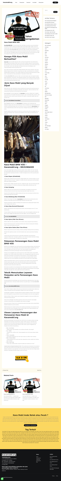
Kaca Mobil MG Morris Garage (21, 435)
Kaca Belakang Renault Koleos (50, 25)
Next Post (39, 370)
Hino (46, 76)
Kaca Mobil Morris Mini (11, 435)
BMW (46, 52)
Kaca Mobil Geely (32, 438)
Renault (46, 110)
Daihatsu (46, 64)
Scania (46, 113)
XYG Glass (47, 129)
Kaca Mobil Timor (51, 431)
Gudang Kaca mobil (25, 438)
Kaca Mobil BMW (32, 441)
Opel (46, 103)
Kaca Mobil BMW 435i (8, 45)
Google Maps (5, 464)
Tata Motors (47, 118)
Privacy (53, 475)
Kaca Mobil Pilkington (23, 434)
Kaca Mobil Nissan (51, 434)
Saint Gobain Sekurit (48, 112)
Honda (46, 77)
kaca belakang (20, 199)
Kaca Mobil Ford (54, 438)
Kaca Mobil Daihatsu (37, 439)
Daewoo (46, 62)
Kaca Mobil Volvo (21, 431)
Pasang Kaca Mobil (37, 434)
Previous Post (5, 370)
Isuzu (46, 81)
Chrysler (46, 59)
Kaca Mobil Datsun (30, 439)
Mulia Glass (47, 100)
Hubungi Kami (41, 2)
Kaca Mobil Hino (12, 438)
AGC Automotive (48, 45)
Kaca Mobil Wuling (14, 431)
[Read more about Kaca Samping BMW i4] (12, 385)
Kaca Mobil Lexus (55, 435)
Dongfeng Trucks (48, 69)
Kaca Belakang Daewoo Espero (50, 24)
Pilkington (46, 106)
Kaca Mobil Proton (15, 434)
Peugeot (46, 105)
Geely (46, 74)
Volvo (46, 124)
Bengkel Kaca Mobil (47, 441)
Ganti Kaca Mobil (39, 438)
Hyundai (46, 79)
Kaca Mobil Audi (54, 441)
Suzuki (46, 117)
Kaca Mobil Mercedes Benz (40, 435)
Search (46, 10)
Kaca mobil (6, 61)
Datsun (46, 65)
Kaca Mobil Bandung (21, 437)
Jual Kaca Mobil (28, 437)
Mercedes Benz (48, 93)
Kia (45, 86)
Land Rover (47, 88)
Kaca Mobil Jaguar (40, 437)
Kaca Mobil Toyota (38, 431)
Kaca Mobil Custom (52, 439)
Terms (57, 475)
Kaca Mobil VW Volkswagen (29, 431)
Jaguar (46, 83)
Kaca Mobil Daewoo (45, 439)
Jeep (46, 84)
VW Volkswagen (48, 125)
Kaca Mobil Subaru (17, 432)
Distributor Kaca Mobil (22, 439)
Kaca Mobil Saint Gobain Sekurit (49, 432)
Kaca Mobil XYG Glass (6, 431)
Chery (46, 55)
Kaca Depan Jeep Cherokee (50, 32)
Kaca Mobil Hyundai (54, 437)
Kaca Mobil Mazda (48, 435)
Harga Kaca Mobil (18, 438)
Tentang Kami (21, 2)
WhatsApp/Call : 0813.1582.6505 (30, 425)
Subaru (46, 115)
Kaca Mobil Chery (19, 441)
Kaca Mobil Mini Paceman (49, 22)
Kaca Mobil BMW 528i (28, 394)
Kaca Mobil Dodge (15, 439)
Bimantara (47, 50)
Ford (46, 71)
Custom (46, 60)
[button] (55, 2)
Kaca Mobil (34, 2)
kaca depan (23, 93)
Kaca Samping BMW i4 (9, 394)
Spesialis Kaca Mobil (24, 432)
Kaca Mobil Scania (39, 432)
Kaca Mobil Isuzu (47, 437)
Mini (45, 96)
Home (16, 2)
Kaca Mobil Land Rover (7, 437)
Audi (46, 48)
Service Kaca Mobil (32, 432)
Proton (46, 108)
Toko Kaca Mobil (45, 431)
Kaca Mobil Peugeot (30, 434)
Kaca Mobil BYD (25, 441)
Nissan (46, 101)
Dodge (46, 67)
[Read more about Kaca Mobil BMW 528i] (31, 385)
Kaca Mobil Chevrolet (12, 441)
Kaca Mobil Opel (45, 434)
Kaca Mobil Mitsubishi (31, 435)
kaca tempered (34, 106)
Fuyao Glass (47, 72)
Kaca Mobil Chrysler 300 (49, 35)
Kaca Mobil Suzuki (10, 432)
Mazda (46, 91)
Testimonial (28, 2)
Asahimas (46, 47)
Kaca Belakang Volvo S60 (49, 30)
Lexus (46, 89)
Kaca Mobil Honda (5, 438)
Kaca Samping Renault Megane (50, 20)
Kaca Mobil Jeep (34, 437)
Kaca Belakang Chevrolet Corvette (51, 33)
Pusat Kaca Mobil (8, 434)
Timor (46, 120)
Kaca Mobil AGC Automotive (33, 442)
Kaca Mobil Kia (14, 437)
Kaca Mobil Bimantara (39, 441)
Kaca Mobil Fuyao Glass (46, 438)
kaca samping (19, 103)
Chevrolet (46, 57)
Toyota (46, 122)
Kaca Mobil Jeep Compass (50, 37)
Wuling (46, 127)
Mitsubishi (46, 98)
